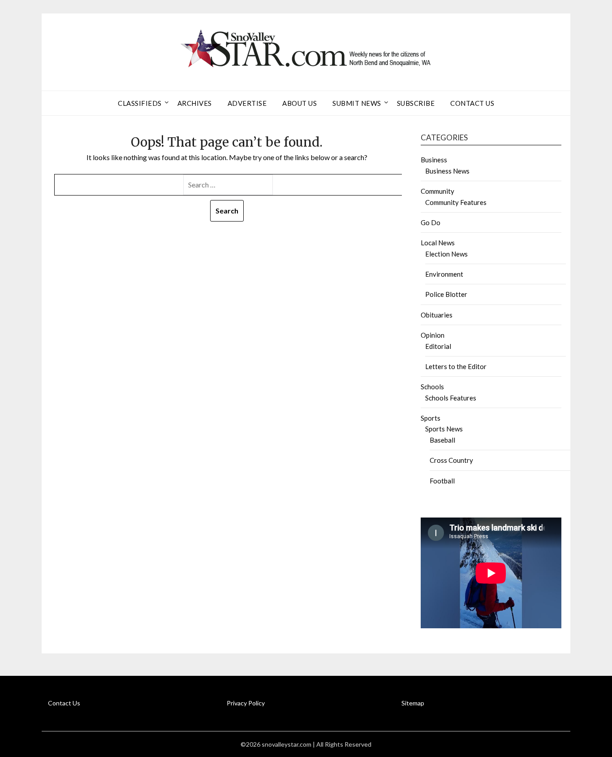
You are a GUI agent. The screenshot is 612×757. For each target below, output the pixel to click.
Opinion (432, 335)
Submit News (356, 103)
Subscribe (416, 103)
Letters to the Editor (456, 366)
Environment (444, 274)
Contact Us (472, 103)
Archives (194, 103)
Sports (430, 418)
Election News (446, 254)
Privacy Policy (246, 703)
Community (437, 191)
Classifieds (140, 103)
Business (434, 160)
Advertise (247, 103)
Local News (438, 243)
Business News (447, 171)
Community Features (456, 202)
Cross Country (451, 460)
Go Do (430, 222)
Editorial (438, 346)
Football (442, 481)
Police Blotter (446, 294)
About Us (299, 103)
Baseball (442, 440)
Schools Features (450, 398)
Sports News (444, 429)
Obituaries (437, 315)
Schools (432, 387)
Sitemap (412, 703)
